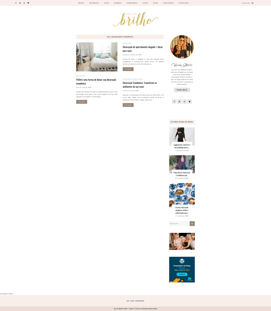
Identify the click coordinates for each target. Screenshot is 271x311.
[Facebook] (16, 3)
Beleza (81, 3)
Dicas (106, 3)
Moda (155, 3)
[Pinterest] (20, 3)
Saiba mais (182, 90)
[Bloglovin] (28, 3)
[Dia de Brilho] (135, 19)
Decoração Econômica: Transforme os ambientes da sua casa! (140, 84)
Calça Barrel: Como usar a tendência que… (182, 174)
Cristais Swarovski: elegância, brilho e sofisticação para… (182, 210)
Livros (145, 3)
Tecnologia (184, 3)
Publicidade (168, 3)
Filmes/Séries (132, 3)
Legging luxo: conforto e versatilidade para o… (182, 146)
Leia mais (81, 101)
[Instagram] (24, 3)
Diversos (118, 3)
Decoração (94, 3)
